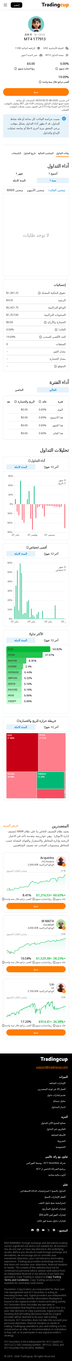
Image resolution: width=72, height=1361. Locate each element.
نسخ (36, 92)
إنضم (16, 5)
